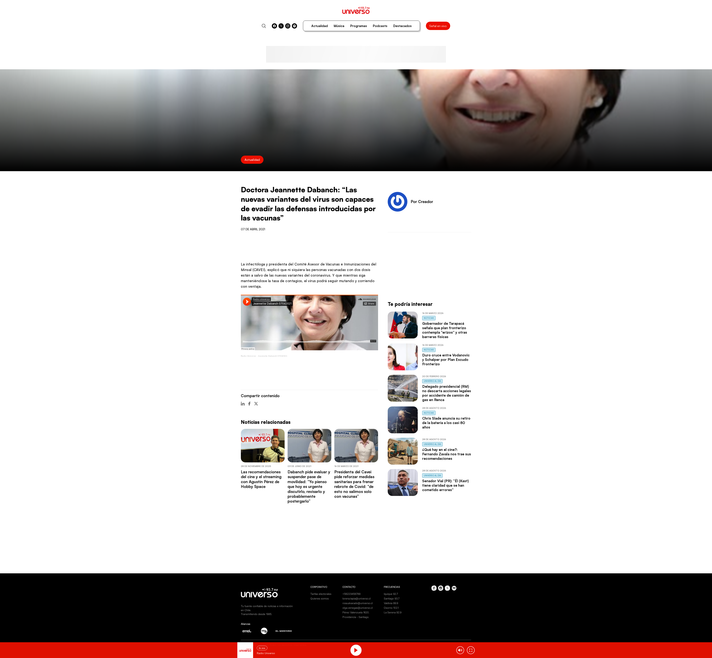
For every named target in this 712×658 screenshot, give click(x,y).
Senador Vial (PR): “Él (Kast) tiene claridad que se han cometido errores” (445, 485)
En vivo (262, 648)
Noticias (429, 318)
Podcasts (380, 26)
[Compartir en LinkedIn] (243, 404)
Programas (358, 26)
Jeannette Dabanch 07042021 (272, 356)
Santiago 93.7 (391, 598)
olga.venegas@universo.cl (357, 607)
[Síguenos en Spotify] (294, 26)
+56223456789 (351, 593)
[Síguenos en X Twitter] (281, 26)
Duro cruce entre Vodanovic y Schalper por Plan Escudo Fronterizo (446, 359)
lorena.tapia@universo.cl (356, 598)
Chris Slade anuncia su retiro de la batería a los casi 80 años (446, 422)
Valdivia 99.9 (391, 603)
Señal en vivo (438, 26)
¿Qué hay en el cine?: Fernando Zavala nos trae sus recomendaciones (446, 454)
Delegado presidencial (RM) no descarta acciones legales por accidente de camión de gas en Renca (446, 393)
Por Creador (422, 201)
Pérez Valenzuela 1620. (355, 612)
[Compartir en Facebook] (249, 404)
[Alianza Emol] (247, 631)
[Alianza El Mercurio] (284, 631)
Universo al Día (432, 381)
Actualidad (319, 26)
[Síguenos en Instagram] (287, 26)
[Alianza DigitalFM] (264, 631)
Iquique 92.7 (391, 593)
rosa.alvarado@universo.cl (357, 603)
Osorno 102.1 (391, 607)
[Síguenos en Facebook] (274, 26)
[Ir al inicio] (356, 10)
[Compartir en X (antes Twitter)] (256, 404)
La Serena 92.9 (392, 612)
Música (339, 26)
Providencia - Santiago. (355, 617)
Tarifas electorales (320, 593)
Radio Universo (248, 356)
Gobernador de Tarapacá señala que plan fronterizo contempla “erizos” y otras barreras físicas (444, 330)
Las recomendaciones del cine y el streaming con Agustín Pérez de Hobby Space (261, 479)
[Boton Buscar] (264, 26)
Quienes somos (319, 598)
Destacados (402, 26)
